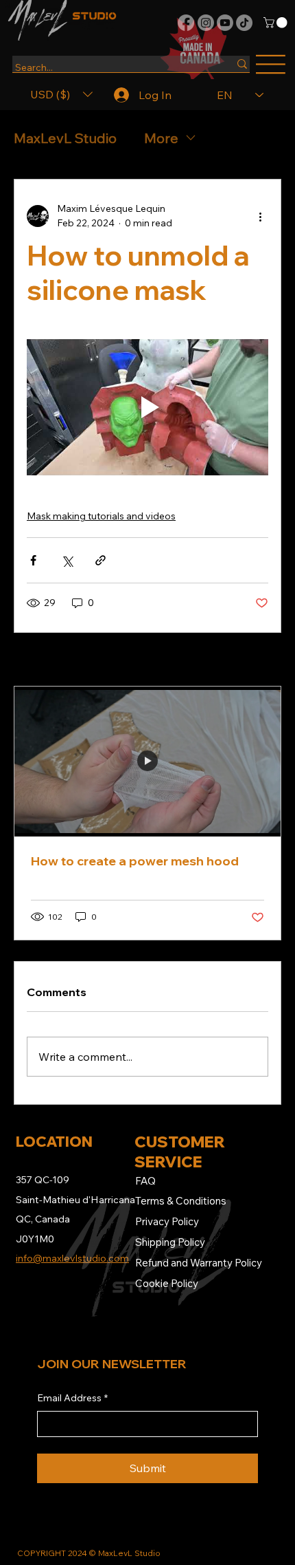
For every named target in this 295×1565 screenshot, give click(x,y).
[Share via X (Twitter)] (66, 560)
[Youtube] (225, 22)
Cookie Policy (166, 1283)
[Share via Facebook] (33, 560)
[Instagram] (206, 22)
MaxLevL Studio (65, 138)
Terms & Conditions (180, 1200)
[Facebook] (186, 22)
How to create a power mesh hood (135, 861)
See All (254, 660)
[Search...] (242, 64)
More (161, 138)
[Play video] (147, 407)
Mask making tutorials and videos (101, 516)
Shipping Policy (170, 1242)
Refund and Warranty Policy (198, 1262)
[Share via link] (100, 560)
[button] (276, 22)
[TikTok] (244, 22)
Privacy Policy (167, 1221)
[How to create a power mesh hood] (147, 762)
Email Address (72, 1398)
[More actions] (260, 216)
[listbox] (61, 95)
